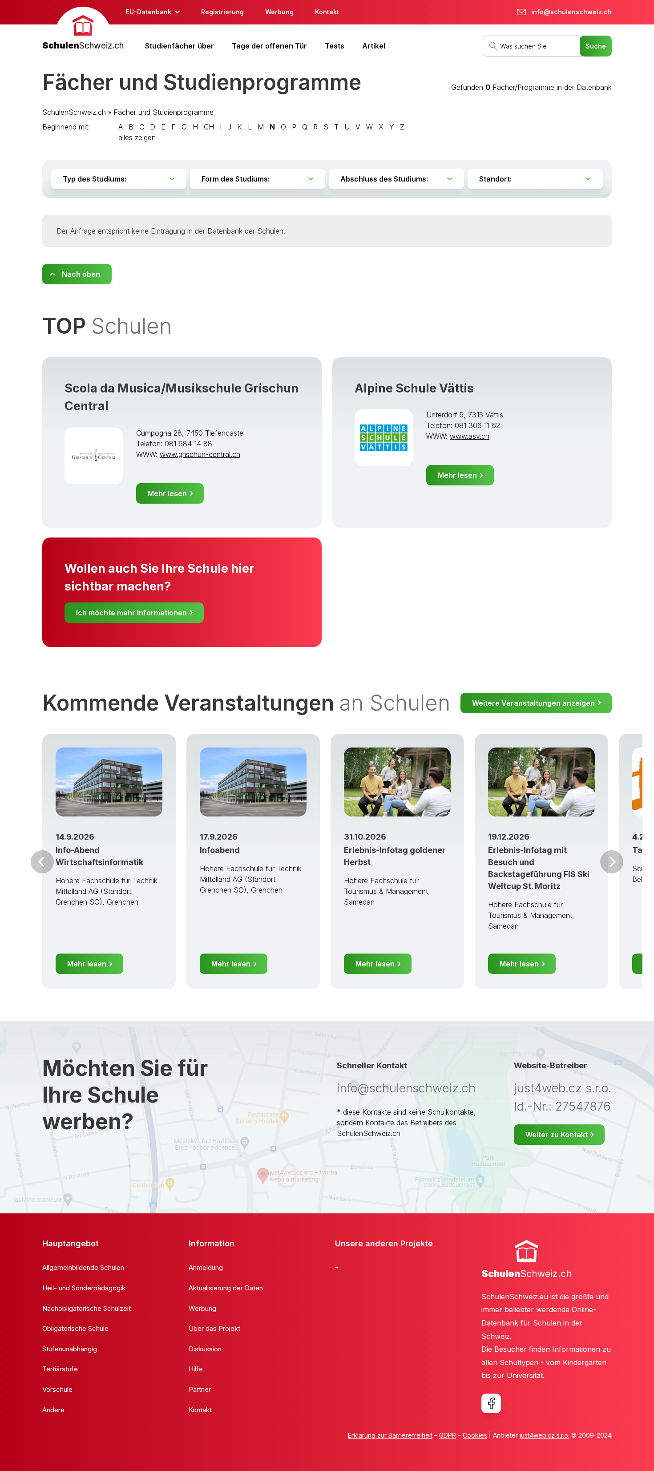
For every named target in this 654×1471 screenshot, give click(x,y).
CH (209, 126)
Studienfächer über (179, 45)
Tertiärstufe (60, 1369)
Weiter (611, 861)
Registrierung (222, 12)
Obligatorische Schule (75, 1328)
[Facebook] (491, 1403)
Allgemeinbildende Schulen (83, 1267)
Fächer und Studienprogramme (163, 112)
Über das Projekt (214, 1328)
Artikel (373, 45)
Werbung (279, 12)
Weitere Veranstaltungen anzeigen (533, 703)
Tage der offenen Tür (269, 45)
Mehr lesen (167, 493)
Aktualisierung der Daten (226, 1288)
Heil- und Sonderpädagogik (83, 1288)
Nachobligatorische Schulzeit (86, 1308)
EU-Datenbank (148, 12)
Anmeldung (206, 1267)
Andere (53, 1410)
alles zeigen (137, 137)
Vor (42, 861)
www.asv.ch (469, 436)
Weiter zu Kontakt (556, 1134)
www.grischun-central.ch (200, 454)
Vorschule (57, 1389)
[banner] (83, 30)
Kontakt (327, 12)
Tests (334, 45)
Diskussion (205, 1349)
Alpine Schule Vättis (414, 388)
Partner (200, 1389)
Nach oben (81, 274)
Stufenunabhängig (69, 1349)
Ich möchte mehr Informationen (131, 612)
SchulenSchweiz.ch (74, 112)
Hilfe (196, 1369)
